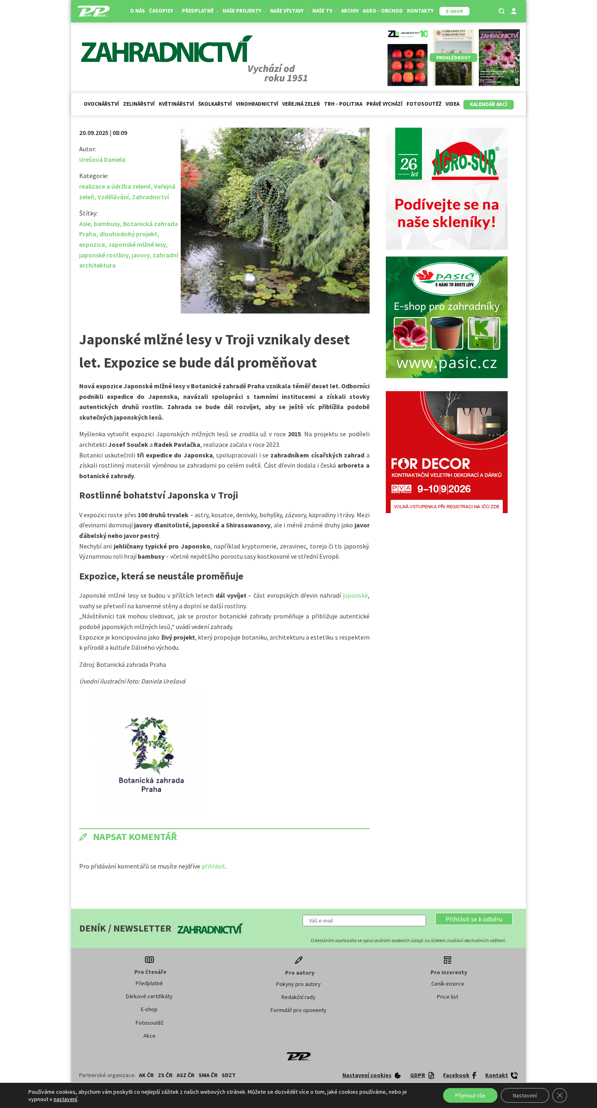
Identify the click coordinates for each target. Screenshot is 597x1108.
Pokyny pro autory (298, 984)
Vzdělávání (113, 197)
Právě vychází (384, 103)
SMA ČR (208, 1075)
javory (140, 255)
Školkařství (215, 103)
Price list (447, 996)
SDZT (229, 1075)
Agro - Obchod (383, 10)
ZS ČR (165, 1075)
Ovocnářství (101, 103)
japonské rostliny (103, 255)
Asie (85, 224)
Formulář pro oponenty (298, 1010)
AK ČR (146, 1075)
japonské (355, 595)
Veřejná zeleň (301, 103)
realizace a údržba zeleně (115, 186)
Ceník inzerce (447, 983)
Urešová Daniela (102, 159)
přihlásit (213, 866)
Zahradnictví (150, 197)
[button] (474, 919)
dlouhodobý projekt (128, 234)
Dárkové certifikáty (149, 996)
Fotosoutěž (424, 103)
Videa (452, 103)
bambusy (107, 224)
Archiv (350, 10)
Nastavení (525, 1095)
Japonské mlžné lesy (137, 244)
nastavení (65, 1099)
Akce (149, 1035)
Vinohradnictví (257, 103)
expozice (92, 244)
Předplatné (149, 983)
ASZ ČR (186, 1075)
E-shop (149, 1009)
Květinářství (176, 103)
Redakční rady (298, 997)
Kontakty (420, 10)
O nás (137, 10)
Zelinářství (139, 103)
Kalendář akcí (488, 104)
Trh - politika (343, 103)
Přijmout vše (470, 1095)
